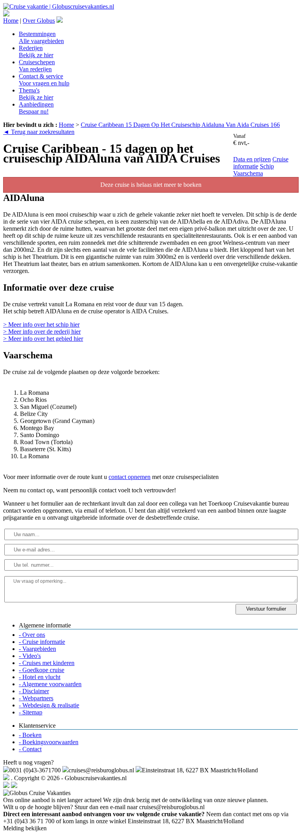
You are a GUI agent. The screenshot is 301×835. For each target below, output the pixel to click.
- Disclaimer (34, 691)
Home (10, 20)
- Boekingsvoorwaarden (48, 742)
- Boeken (30, 735)
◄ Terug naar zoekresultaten (38, 131)
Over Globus (39, 20)
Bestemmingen (41, 37)
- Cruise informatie (42, 641)
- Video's (30, 655)
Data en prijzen (252, 159)
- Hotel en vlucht (39, 677)
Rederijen (36, 51)
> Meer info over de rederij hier (42, 331)
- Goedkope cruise (41, 670)
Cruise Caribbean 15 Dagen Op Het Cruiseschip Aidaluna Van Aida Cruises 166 (180, 124)
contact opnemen (129, 477)
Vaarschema (248, 173)
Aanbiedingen (36, 108)
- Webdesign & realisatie (49, 705)
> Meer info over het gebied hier (43, 338)
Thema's (36, 94)
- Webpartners (36, 698)
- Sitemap (30, 712)
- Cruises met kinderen (46, 663)
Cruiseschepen (37, 65)
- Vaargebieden (37, 648)
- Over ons (32, 634)
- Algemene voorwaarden (50, 684)
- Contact (30, 749)
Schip (267, 166)
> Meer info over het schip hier (41, 324)
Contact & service (44, 80)
